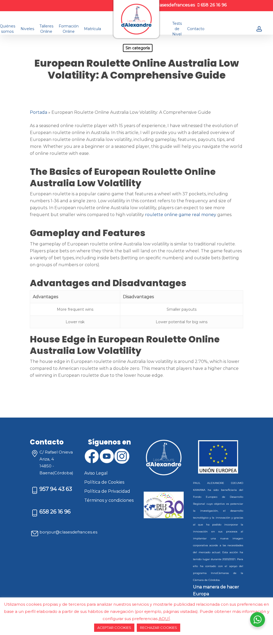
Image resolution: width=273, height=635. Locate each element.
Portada (38, 112)
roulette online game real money (180, 214)
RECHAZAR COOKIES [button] (158, 627)
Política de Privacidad (107, 491)
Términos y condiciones (109, 500)
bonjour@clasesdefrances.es (68, 532)
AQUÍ (164, 618)
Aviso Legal (96, 473)
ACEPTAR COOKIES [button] (114, 627)
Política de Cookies (104, 482)
